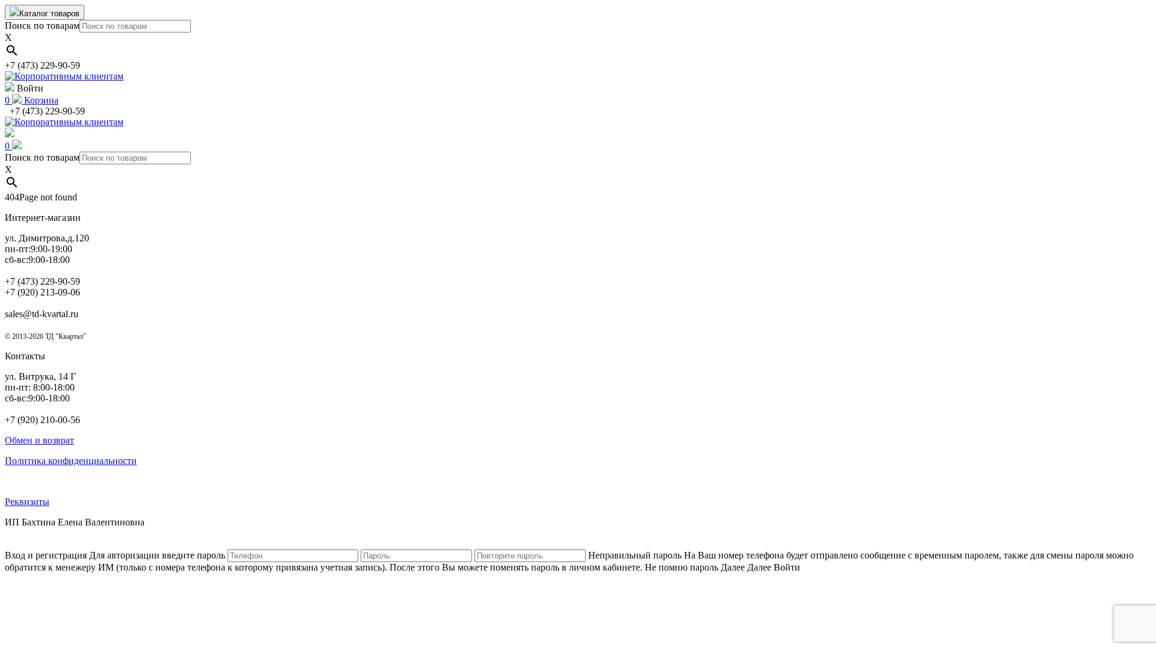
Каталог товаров (49, 13)
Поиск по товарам (42, 25)
